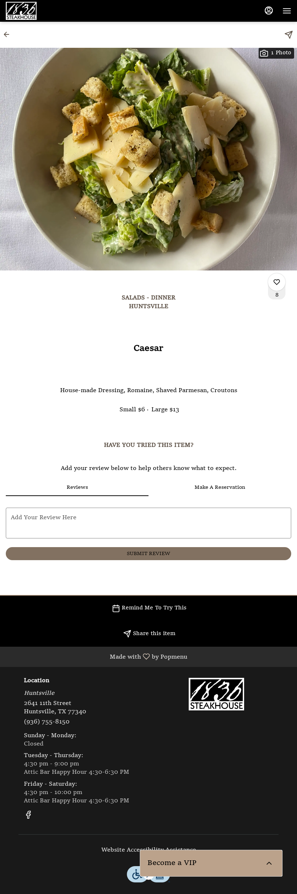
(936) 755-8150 (47, 722)
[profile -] (268, 10)
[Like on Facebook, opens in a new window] (28, 817)
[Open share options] (288, 35)
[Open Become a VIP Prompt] (269, 863)
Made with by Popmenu (96, 657)
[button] (8, 34)
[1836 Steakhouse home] (38, 11)
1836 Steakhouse (216, 694)
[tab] (77, 487)
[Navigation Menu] (287, 11)
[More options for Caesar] (276, 282)
